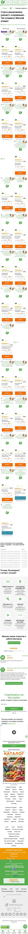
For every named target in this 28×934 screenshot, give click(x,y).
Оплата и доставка (17, 829)
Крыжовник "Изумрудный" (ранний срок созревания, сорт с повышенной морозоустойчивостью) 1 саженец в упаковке (20, 274)
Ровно (14, 799)
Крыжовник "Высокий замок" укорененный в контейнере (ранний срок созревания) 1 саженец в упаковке (20, 419)
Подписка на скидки (14, 834)
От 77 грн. (24, 567)
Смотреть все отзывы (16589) (14, 683)
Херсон (22, 792)
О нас (13, 827)
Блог (7, 827)
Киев (20, 787)
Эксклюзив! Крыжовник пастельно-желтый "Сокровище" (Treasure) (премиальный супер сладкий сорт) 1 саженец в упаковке (7, 384)
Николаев (13, 796)
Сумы (20, 799)
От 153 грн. (24, 551)
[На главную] (3, 2)
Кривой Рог (20, 794)
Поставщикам (8, 843)
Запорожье (7, 792)
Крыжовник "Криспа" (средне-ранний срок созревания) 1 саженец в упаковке (20, 455)
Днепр (21, 789)
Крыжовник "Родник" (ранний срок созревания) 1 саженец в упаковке (7, 310)
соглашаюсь (7, 711)
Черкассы (15, 792)
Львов (6, 794)
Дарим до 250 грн (14, 836)
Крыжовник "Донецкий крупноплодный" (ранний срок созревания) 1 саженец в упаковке (7, 198)
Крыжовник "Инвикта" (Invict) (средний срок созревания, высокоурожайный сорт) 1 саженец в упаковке (20, 54)
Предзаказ (21, 841)
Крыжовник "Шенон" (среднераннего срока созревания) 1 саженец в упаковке (7, 347)
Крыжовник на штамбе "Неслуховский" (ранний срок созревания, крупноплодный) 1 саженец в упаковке (20, 384)
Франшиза (4, 889)
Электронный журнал (8, 891)
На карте (15, 876)
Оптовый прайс (19, 843)
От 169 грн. (24, 564)
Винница (12, 794)
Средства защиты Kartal (10, 838)
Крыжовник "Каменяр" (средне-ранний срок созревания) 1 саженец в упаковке (20, 310)
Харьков (7, 789)
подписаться (14, 709)
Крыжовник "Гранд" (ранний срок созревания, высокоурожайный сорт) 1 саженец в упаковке (7, 455)
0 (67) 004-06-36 (19, 867)
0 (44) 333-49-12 (9, 866)
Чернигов (18, 801)
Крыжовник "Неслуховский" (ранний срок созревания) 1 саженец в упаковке (20, 200)
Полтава (8, 799)
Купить (7, 63)
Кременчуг (7, 819)
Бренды (14, 845)
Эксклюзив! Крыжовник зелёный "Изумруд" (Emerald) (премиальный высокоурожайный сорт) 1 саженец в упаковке (20, 492)
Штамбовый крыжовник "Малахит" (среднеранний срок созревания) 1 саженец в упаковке (7, 274)
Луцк (6, 796)
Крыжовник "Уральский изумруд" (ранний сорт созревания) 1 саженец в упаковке (7, 527)
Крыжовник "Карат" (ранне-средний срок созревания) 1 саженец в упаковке (7, 237)
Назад (5, 8)
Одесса (14, 789)
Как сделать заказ (21, 891)
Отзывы (10, 831)
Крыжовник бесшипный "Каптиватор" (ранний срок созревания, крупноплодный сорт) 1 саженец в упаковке (7, 490)
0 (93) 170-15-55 (18, 866)
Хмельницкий (10, 801)
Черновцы (10, 817)
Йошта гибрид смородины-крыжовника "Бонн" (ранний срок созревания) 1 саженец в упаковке (20, 127)
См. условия (20, 610)
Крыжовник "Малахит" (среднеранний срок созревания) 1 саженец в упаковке (20, 237)
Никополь (21, 796)
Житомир (14, 803)
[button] (6, 47)
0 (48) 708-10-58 (8, 867)
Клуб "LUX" (17, 831)
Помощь (22, 838)
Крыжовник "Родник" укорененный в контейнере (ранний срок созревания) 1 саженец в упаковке (20, 88)
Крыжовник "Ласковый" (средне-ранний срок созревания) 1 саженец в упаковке (7, 54)
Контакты (20, 827)
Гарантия (7, 829)
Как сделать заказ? (9, 841)
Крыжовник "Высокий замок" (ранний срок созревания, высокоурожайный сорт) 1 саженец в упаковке (6, 420)
